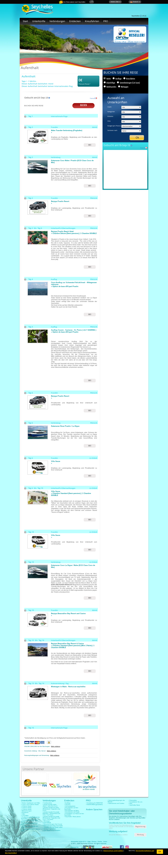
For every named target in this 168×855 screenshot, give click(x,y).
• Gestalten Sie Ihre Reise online (52, 827)
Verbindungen (57, 21)
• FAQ (130, 803)
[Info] (38, 143)
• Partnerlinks (133, 800)
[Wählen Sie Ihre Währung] (92, 1)
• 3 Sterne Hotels (26, 807)
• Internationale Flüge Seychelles (53, 825)
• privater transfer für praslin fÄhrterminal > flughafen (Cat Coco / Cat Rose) (51, 818)
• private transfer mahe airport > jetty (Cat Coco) (50, 805)
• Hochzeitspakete (69, 806)
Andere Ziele (115, 1)
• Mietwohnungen (26, 811)
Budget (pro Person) (114, 126)
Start (25, 21)
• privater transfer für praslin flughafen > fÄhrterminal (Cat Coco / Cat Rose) (51, 813)
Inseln (109, 107)
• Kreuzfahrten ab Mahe (71, 810)
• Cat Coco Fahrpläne (49, 829)
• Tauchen (67, 804)
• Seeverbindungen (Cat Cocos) (52, 824)
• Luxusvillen (25, 815)
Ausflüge (118, 78)
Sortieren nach (112, 130)
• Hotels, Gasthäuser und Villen (30, 803)
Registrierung (140, 826)
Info (89, 145)
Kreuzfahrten (92, 21)
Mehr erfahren (55, 746)
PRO (105, 21)
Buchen (83, 105)
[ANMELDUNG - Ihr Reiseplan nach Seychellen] (52, 3)
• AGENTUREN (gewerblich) (94, 804)
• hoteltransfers (47, 803)
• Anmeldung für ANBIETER (94, 803)
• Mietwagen (46, 821)
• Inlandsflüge (47, 822)
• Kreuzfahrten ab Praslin (72, 812)
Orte (109, 121)
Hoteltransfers (111, 86)
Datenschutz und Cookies (113, 850)
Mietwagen (124, 86)
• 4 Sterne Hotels (26, 806)
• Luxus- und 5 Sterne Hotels (30, 804)
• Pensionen (24, 812)
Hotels (108, 78)
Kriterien (110, 116)
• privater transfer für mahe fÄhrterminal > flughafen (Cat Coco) (51, 809)
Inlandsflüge (110, 82)
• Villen (23, 814)
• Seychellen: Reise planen (72, 816)
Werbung (140, 834)
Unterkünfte (38, 21)
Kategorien (111, 112)
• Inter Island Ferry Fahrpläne (51, 830)
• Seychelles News (134, 805)
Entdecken (75, 21)
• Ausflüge (67, 803)
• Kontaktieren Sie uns (135, 802)
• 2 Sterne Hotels (26, 809)
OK (159, 852)
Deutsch (135, 1)
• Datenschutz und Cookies (116, 803)
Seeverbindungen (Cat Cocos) (130, 82)
